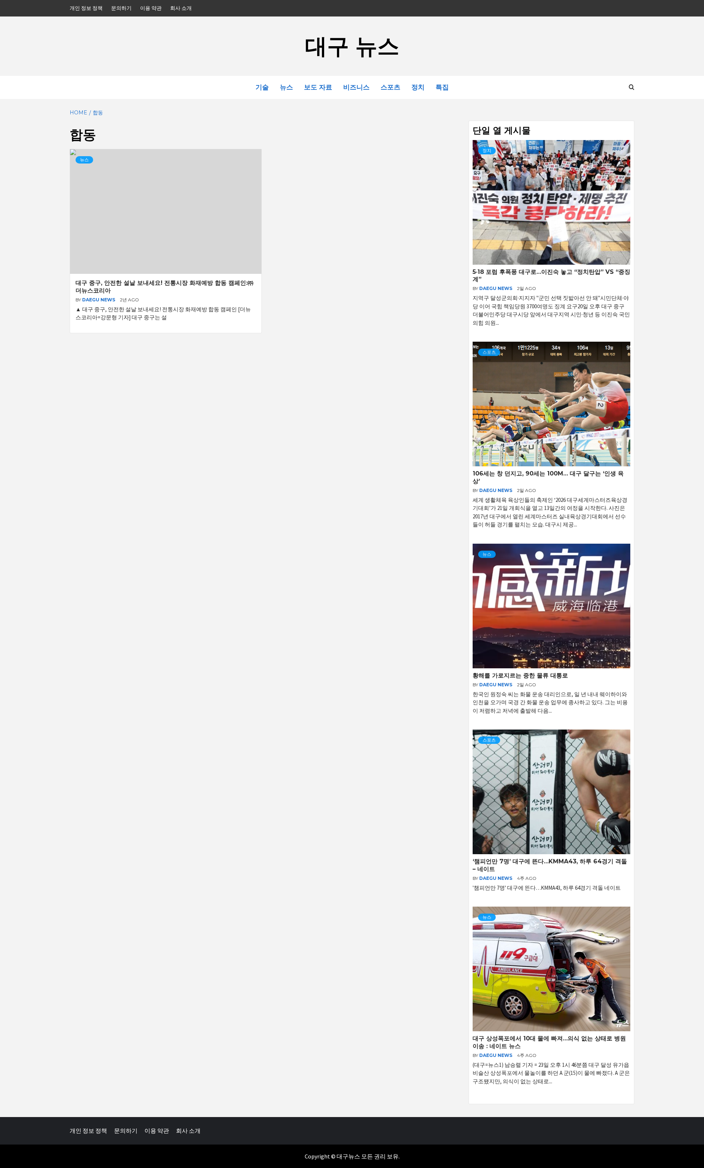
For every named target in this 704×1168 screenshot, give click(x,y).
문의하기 (121, 8)
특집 (442, 87)
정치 (418, 87)
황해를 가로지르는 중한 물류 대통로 (520, 675)
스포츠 (390, 87)
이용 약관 (151, 8)
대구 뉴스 (352, 46)
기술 (262, 87)
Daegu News (99, 299)
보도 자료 (318, 87)
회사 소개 (181, 8)
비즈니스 (356, 87)
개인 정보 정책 (86, 8)
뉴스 (286, 87)
